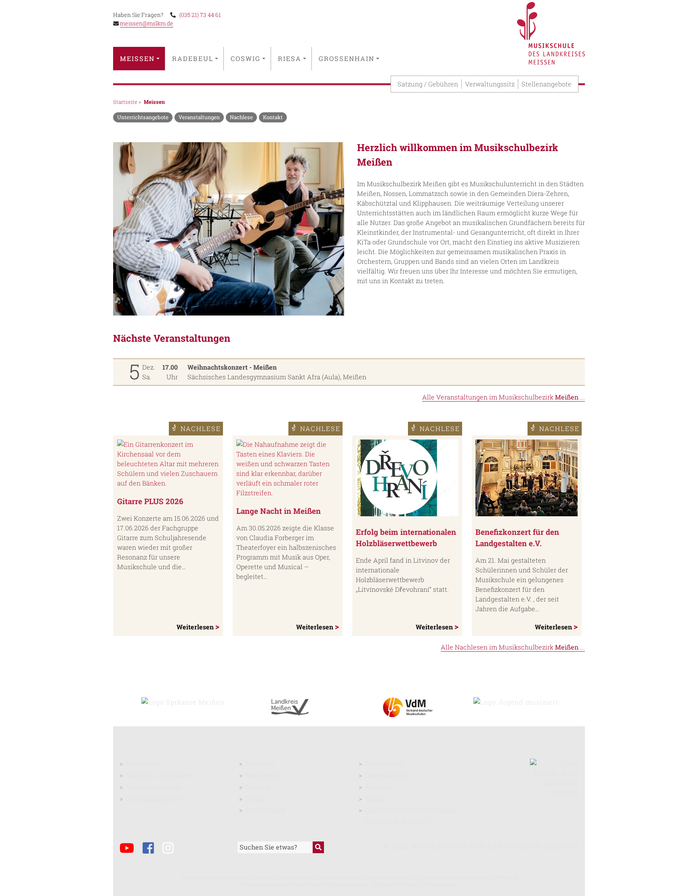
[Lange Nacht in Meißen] (287, 469)
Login (376, 798)
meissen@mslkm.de (146, 23)
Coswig (246, 58)
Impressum (384, 763)
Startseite (125, 102)
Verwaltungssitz (490, 84)
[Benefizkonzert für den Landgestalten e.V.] (526, 479)
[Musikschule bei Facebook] (152, 848)
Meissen (137, 58)
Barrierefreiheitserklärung (410, 810)
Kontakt (378, 786)
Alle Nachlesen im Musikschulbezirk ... (513, 647)
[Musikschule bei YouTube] (130, 848)
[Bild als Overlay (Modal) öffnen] (228, 230)
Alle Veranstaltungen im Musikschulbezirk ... (503, 397)
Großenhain (346, 58)
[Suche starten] (318, 847)
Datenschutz (386, 775)
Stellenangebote (546, 84)
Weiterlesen (196, 627)
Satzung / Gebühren (427, 84)
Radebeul (192, 58)
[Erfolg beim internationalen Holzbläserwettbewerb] (407, 479)
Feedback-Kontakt (396, 821)
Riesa (289, 58)
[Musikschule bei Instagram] (171, 848)
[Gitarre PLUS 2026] (168, 464)
